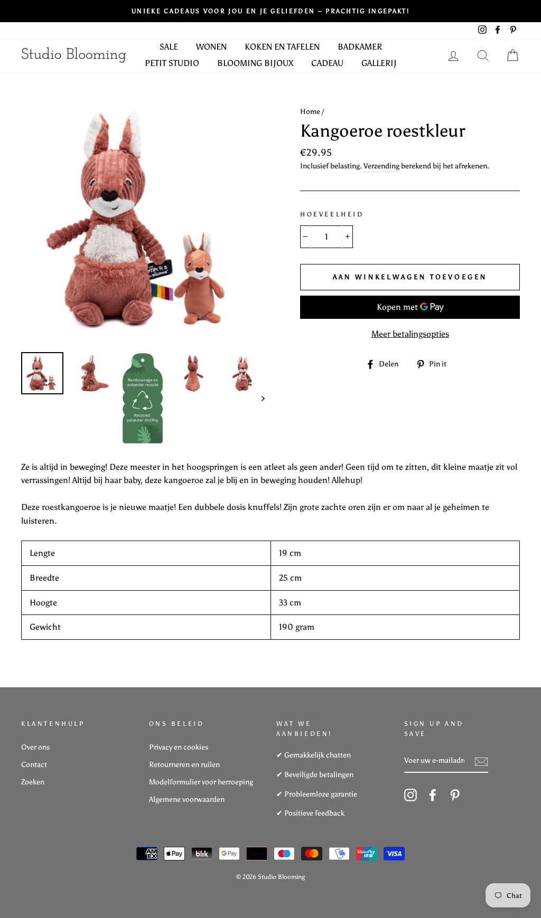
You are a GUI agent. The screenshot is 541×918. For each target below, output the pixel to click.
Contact (34, 764)
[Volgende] (258, 398)
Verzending (381, 166)
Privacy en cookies (178, 747)
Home (310, 111)
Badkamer (360, 47)
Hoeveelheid (332, 214)
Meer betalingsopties (410, 334)
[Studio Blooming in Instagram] (410, 795)
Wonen (211, 47)
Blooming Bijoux (255, 63)
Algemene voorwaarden (187, 799)
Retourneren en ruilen (184, 764)
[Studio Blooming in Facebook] (432, 795)
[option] (270, 11)
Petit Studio (172, 63)
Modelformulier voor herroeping (201, 782)
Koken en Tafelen (282, 47)
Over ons (35, 747)
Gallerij (379, 63)
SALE (169, 47)
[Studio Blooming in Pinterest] (455, 795)
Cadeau (327, 63)
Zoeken (32, 782)
